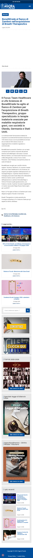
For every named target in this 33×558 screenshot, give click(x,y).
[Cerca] (28, 310)
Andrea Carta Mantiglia (11, 214)
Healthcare (7, 216)
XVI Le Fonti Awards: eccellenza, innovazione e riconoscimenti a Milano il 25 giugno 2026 (16, 244)
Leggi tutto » (16, 250)
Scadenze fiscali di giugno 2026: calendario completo (16, 298)
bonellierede (22, 214)
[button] (8, 91)
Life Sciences (15, 216)
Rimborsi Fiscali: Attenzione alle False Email (16, 271)
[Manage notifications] (3, 555)
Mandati (5, 14)
